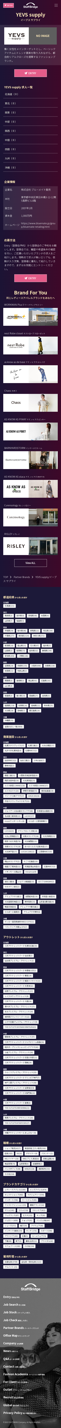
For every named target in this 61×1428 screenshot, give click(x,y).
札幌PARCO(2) (31, 750)
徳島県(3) (8, 695)
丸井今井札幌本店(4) (13, 750)
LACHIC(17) (29, 816)
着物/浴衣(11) (31, 1241)
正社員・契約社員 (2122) (31, 1261)
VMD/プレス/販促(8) (31, 1158)
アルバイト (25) (11, 1267)
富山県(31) (21, 645)
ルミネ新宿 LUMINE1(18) (15, 785)
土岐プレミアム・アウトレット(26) (19, 1052)
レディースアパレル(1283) (15, 1189)
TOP (5, 577)
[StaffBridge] (30, 5)
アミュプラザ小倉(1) (13, 896)
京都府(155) (22, 665)
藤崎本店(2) (9, 765)
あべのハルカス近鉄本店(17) (36, 846)
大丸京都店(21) (49, 836)
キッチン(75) (31, 1230)
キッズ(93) (41, 1215)
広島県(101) (46, 680)
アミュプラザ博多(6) (32, 911)
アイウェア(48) (37, 1225)
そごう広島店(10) (31, 861)
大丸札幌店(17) (48, 745)
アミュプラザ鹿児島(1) (29, 906)
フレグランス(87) (12, 1215)
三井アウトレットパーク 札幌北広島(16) (21, 945)
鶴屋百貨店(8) (10, 906)
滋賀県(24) (9, 665)
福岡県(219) (9, 705)
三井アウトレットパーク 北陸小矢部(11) (21, 1057)
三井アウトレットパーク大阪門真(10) (20, 1093)
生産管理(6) (24, 1163)
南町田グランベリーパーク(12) (17, 1016)
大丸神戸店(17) (11, 851)
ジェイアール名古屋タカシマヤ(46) (19, 811)
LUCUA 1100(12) (27, 851)
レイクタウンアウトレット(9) (16, 996)
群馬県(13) (34, 630)
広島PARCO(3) (49, 866)
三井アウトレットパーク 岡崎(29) (18, 1062)
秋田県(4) (45, 615)
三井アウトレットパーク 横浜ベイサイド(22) (23, 980)
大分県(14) (9, 710)
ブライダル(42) (47, 1241)
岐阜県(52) (33, 650)
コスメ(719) (23, 1210)
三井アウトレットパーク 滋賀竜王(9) (19, 1088)
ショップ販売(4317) (13, 1148)
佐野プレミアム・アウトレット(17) (19, 991)
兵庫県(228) (50, 665)
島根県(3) (20, 680)
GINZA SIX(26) (34, 795)
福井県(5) (47, 645)
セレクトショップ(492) (14, 1194)
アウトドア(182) (11, 1236)
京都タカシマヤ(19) (12, 846)
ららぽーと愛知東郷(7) (37, 821)
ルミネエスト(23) (12, 790)
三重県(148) (23, 655)
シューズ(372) (10, 1225)
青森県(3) (8, 615)
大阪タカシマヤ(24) (31, 836)
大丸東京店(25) (29, 780)
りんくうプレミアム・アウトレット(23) (20, 1072)
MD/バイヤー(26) (12, 1158)
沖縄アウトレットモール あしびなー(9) (20, 1132)
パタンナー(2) (47, 1153)
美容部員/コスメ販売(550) (35, 1148)
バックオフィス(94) (12, 1168)
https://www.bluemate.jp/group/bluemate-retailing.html (38, 224)
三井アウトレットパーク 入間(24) (18, 1001)
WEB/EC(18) (29, 1168)
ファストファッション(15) (15, 1205)
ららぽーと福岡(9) (12, 911)
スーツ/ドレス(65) (29, 1200)
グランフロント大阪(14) (27, 831)
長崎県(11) (35, 705)
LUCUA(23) (9, 831)
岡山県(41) (32, 680)
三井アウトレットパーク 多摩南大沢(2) (20, 970)
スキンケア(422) (38, 1210)
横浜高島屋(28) (47, 790)
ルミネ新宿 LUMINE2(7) (38, 785)
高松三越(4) (9, 881)
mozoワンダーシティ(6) (14, 821)
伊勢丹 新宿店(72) (30, 790)
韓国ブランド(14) (37, 1205)
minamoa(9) (30, 871)
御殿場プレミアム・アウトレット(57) (20, 1036)
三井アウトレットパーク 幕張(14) (18, 975)
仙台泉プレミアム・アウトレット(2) (19, 960)
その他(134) (29, 1246)
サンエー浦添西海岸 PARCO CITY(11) (19, 921)
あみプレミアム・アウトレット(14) (19, 1011)
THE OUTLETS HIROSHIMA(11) (17, 1107)
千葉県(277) (9, 635)
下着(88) (8, 1241)
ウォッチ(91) (27, 1220)
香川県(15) (20, 695)
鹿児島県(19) (34, 710)
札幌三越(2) (33, 745)
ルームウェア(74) (39, 1236)
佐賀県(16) (22, 705)
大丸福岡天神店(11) (12, 901)
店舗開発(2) (37, 1163)
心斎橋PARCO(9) (45, 851)
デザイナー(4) (31, 1153)
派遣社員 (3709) (11, 1261)
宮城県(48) (32, 615)
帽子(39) (23, 1225)
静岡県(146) (47, 650)
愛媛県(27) (33, 695)
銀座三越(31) (10, 775)
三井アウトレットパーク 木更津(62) (19, 985)
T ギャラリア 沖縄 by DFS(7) (16, 927)
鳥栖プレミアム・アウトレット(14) (19, 1117)
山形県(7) (8, 620)
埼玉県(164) (48, 630)
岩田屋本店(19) (31, 896)
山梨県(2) (8, 650)
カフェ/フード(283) (12, 1246)
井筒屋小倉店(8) (48, 896)
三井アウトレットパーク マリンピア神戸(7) (22, 1077)
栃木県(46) (21, 630)
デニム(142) (9, 1210)
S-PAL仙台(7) (39, 760)
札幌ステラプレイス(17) (14, 745)
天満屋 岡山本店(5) (32, 866)
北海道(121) (9, 605)
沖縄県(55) (9, 720)
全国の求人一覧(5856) (13, 726)
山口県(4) (8, 685)
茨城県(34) (9, 630)
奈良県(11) (9, 670)
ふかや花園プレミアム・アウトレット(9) (21, 1022)
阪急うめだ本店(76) (12, 841)
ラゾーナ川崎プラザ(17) (14, 795)
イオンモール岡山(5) (13, 871)
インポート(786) (11, 1200)
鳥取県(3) (8, 680)
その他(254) (9, 1174)
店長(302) (9, 1153)
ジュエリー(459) (11, 1220)
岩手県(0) (20, 615)
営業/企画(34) (48, 1158)
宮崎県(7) (21, 710)
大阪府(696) (36, 665)
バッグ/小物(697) (43, 1220)
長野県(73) (20, 650)
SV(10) (19, 1153)
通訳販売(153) (44, 1168)
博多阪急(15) (30, 901)
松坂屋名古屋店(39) (45, 811)
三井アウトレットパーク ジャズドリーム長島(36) (24, 1042)
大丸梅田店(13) (31, 841)
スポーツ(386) (46, 1230)
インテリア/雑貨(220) (13, 1230)
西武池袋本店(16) (12, 780)
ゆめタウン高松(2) (12, 886)
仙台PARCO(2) (10, 760)
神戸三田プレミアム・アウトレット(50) (20, 1082)
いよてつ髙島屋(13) (26, 881)
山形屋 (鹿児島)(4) (46, 901)
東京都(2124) (23, 635)
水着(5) (25, 1236)
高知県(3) (46, 695)
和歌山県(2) (22, 670)
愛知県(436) (9, 655)
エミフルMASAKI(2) (46, 881)
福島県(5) (20, 620)
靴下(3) (18, 1241)
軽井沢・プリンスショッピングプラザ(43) (21, 1047)
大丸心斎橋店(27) (12, 836)
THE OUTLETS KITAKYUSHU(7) (17, 1123)
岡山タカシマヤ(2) (12, 861)
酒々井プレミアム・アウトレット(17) (20, 1006)
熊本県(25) (48, 705)
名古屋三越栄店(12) (12, 816)
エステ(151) (27, 1215)
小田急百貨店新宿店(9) (28, 775)
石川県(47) (34, 645)
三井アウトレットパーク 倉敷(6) (18, 1102)
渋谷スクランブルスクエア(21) (17, 801)
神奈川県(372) (39, 635)
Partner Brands (22, 577)
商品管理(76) (10, 1163)
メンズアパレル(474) (38, 1189)
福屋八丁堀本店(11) (12, 866)
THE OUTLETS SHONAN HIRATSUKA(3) (20, 1027)
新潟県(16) (9, 645)
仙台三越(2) (25, 760)
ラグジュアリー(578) (35, 1194)
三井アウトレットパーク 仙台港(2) (18, 955)
